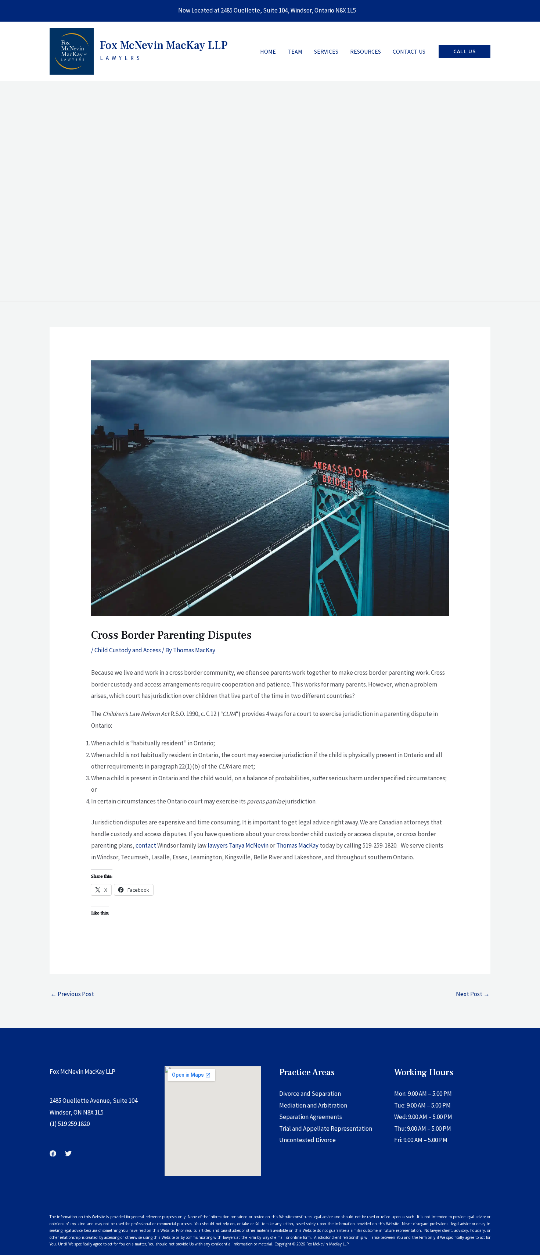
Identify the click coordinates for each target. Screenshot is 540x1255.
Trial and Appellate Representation (325, 1128)
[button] (464, 51)
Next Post (473, 994)
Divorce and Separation (310, 1094)
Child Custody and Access (127, 650)
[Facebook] (53, 1153)
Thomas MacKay (297, 845)
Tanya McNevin (249, 845)
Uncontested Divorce (307, 1140)
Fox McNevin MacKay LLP (163, 45)
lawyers (218, 845)
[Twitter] (68, 1153)
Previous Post (72, 994)
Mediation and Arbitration (313, 1105)
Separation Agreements (310, 1117)
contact (146, 845)
